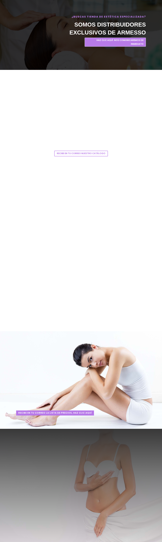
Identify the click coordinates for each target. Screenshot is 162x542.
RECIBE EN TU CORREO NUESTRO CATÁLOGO (81, 153)
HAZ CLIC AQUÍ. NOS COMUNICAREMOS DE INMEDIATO (120, 42)
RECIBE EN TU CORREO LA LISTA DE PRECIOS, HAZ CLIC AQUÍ (55, 412)
